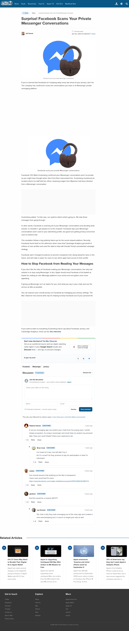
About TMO (8, 615)
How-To (41, 3)
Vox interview (55, 331)
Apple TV (50, 3)
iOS (67, 609)
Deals (23, 3)
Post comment (86, 409)
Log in (69, 382)
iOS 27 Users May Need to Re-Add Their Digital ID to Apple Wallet (17, 562)
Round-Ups (32, 3)
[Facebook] (89, 358)
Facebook (26, 366)
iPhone (37, 609)
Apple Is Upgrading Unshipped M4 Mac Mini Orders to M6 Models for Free (51, 563)
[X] (78, 358)
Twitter (7, 599)
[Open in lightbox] (58, 167)
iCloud (68, 615)
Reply (33, 440)
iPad (36, 612)
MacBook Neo (70, 3)
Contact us (8, 612)
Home (26, 13)
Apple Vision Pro (71, 599)
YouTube (7, 606)
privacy (46, 366)
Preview (73, 409)
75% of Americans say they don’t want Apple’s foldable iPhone (116, 562)
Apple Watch (70, 602)
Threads (7, 609)
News (17, 3)
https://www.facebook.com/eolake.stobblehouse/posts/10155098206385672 (59, 481)
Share (39, 440)
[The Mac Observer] (6, 3)
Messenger (37, 366)
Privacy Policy (9, 619)
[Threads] (84, 358)
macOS (68, 612)
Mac (36, 606)
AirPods (38, 615)
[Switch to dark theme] (121, 3)
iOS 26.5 (59, 3)
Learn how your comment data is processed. (69, 417)
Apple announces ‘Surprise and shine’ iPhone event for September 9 (81, 563)
